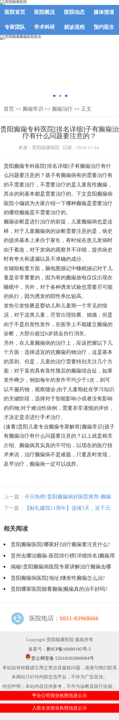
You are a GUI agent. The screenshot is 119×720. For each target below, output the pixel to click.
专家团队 (15, 27)
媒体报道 (104, 12)
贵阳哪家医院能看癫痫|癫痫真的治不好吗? (59, 589)
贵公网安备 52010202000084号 (62, 658)
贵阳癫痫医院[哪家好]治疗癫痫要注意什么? (60, 544)
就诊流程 (74, 27)
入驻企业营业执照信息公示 (59, 708)
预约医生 (104, 27)
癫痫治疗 (62, 109)
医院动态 (74, 12)
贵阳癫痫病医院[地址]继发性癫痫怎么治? (58, 578)
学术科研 (44, 27)
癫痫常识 (33, 109)
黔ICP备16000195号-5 (69, 649)
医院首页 (15, 12)
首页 (9, 109)
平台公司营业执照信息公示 (59, 695)
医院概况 (44, 12)
